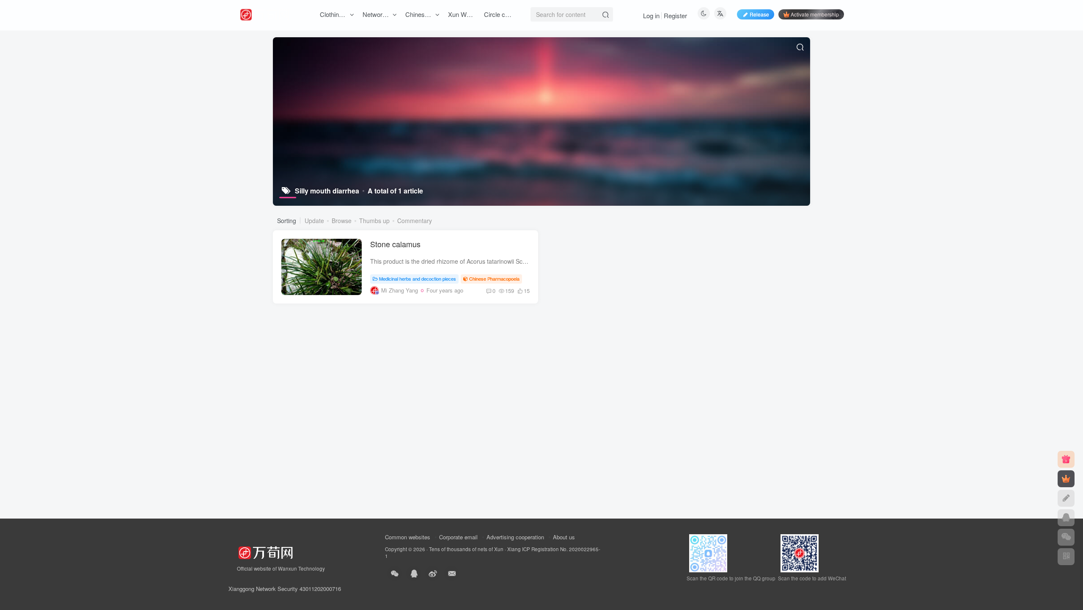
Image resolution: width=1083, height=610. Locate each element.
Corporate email (458, 537)
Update (314, 220)
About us (564, 537)
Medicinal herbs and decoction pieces (417, 278)
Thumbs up (374, 220)
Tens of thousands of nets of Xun (466, 549)
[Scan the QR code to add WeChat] (1066, 537)
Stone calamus (395, 243)
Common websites (407, 537)
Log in (651, 15)
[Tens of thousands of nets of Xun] (265, 552)
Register (675, 15)
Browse (342, 220)
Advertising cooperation (515, 537)
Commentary (414, 220)
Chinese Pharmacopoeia (494, 278)
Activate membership (815, 14)
